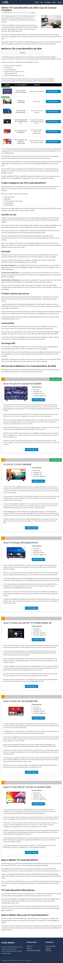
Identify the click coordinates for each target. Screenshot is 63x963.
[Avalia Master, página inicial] (4, 2)
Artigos (37, 2)
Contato (59, 2)
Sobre (54, 2)
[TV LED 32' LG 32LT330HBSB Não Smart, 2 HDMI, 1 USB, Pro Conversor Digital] (7, 101)
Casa (41, 2)
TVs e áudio (32, 12)
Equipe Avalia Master (7, 12)
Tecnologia (48, 2)
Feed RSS (48, 950)
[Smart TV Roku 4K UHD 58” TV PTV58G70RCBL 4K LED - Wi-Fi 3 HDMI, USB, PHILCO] (7, 121)
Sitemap (48, 948)
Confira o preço (31, 449)
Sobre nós (30, 946)
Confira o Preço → (53, 91)
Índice (23, 53)
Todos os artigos (50, 946)
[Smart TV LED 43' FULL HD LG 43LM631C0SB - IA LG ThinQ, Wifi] (7, 141)
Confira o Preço (38, 400)
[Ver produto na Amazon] (16, 393)
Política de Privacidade (33, 950)
